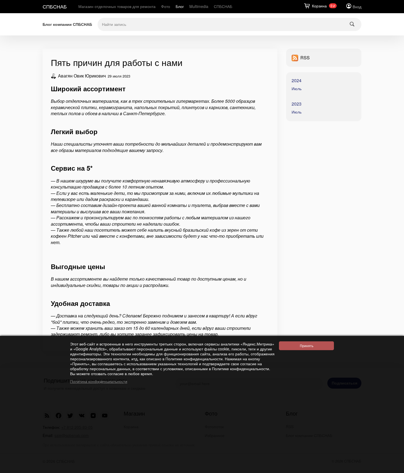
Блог (180, 6)
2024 (296, 80)
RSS (305, 57)
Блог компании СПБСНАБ (67, 24)
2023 (296, 104)
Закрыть (391, 467)
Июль (296, 88)
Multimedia (198, 6)
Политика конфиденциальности (98, 381)
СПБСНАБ (55, 6)
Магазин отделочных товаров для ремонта (117, 6)
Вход (357, 6)
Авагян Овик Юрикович (82, 76)
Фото (165, 6)
